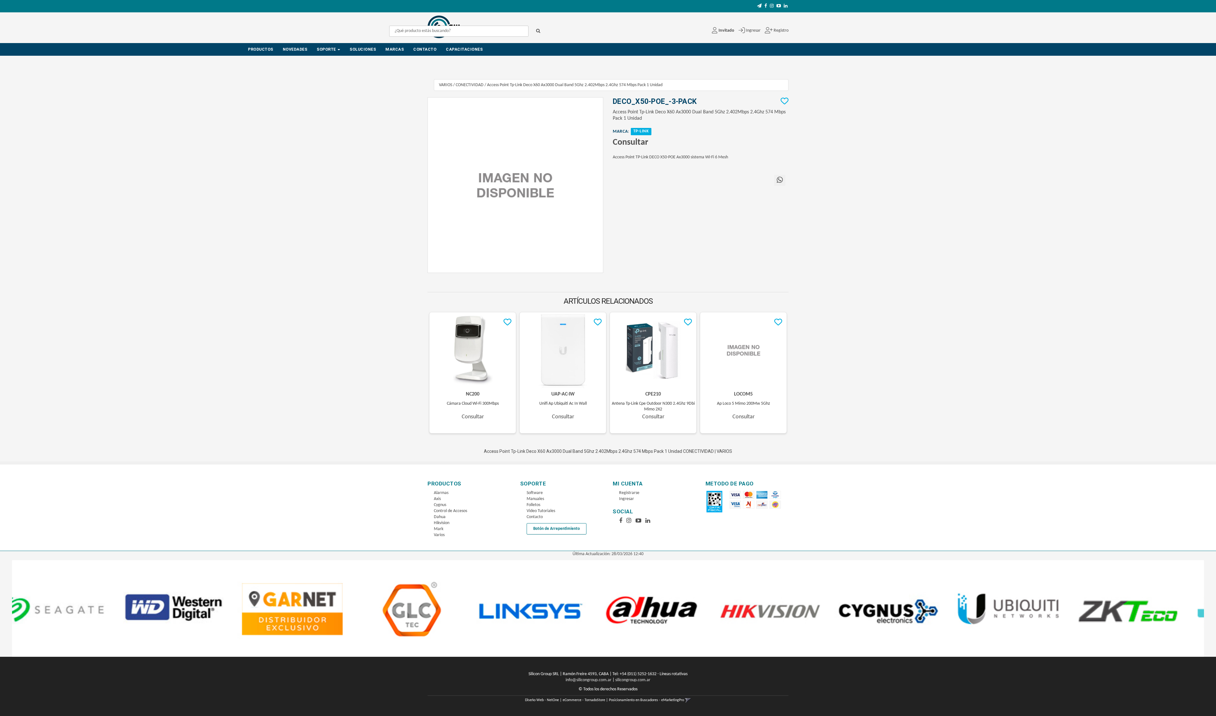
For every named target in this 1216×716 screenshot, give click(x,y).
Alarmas (441, 493)
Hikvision (441, 523)
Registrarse (629, 493)
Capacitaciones (464, 49)
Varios (439, 535)
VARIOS (445, 85)
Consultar (630, 142)
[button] (759, 6)
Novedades (295, 49)
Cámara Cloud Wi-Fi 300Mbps (473, 403)
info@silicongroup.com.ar (588, 680)
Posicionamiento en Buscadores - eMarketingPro (646, 700)
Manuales (535, 499)
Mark (438, 529)
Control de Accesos (450, 511)
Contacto (424, 49)
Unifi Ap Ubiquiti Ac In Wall (563, 403)
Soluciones (363, 49)
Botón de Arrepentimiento (556, 529)
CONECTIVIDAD (470, 85)
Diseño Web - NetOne (542, 700)
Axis (437, 499)
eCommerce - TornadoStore (584, 700)
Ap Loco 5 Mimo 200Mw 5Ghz (743, 403)
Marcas (394, 49)
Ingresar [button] (753, 30)
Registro (780, 30)
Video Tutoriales (541, 511)
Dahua (440, 517)
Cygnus (440, 505)
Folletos (533, 505)
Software (535, 493)
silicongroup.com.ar (632, 680)
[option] (71, 608)
